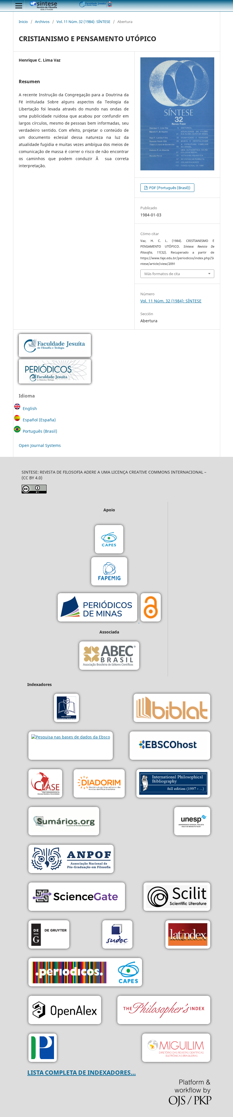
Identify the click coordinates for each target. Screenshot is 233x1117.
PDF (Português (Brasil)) (169, 187)
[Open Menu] (18, 5)
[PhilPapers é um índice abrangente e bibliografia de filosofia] (42, 1048)
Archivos (42, 21)
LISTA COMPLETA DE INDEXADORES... (81, 1072)
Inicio (23, 21)
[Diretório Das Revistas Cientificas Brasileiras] (176, 1048)
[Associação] (71, 860)
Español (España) (39, 419)
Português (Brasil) (40, 431)
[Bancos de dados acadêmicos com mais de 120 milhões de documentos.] (76, 897)
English (30, 408)
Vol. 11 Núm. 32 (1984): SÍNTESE (83, 21)
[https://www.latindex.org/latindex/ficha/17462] (187, 935)
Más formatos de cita (162, 273)
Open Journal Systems (40, 445)
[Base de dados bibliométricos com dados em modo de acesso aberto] (64, 1011)
